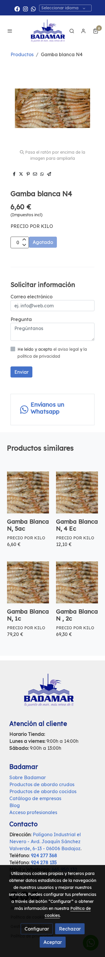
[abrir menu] (10, 30)
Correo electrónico (31, 296)
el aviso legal (66, 349)
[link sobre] (52, 693)
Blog (14, 805)
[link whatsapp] (33, 8)
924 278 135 (44, 862)
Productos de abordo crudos (41, 784)
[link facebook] (17, 8)
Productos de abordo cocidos (42, 791)
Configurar (36, 929)
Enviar (21, 372)
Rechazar (70, 929)
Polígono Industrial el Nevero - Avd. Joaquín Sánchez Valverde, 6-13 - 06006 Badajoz (45, 841)
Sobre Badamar (27, 777)
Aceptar (52, 942)
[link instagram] (25, 8)
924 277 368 (44, 855)
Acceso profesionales (33, 812)
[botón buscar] (71, 30)
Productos (22, 54)
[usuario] (83, 30)
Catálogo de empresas (35, 798)
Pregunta (21, 319)
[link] (47, 30)
